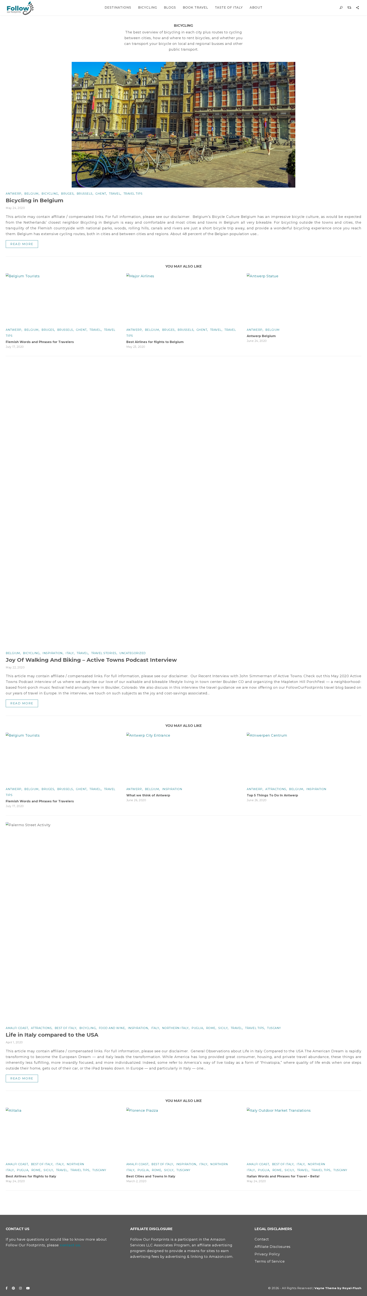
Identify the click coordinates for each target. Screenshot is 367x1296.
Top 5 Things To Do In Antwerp (272, 795)
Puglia (197, 1028)
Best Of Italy (65, 1028)
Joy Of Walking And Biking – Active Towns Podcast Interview (91, 660)
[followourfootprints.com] (20, 8)
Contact (262, 1239)
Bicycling (147, 7)
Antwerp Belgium (261, 336)
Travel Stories (103, 653)
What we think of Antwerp (148, 795)
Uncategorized (132, 653)
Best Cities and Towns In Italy (150, 1176)
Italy (70, 653)
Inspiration (52, 653)
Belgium (31, 193)
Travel (114, 193)
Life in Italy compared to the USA (52, 1034)
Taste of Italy (229, 7)
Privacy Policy (267, 1254)
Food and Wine (112, 1028)
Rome (210, 1028)
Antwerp (13, 193)
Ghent (100, 193)
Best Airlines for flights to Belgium (155, 342)
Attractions (275, 789)
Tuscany (274, 1028)
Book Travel (195, 7)
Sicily (223, 1028)
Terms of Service (270, 1261)
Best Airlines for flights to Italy (31, 1176)
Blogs (170, 7)
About (256, 7)
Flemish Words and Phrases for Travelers (40, 342)
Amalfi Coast (17, 1028)
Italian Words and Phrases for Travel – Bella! (283, 1176)
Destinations (118, 7)
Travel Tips (133, 193)
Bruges (67, 193)
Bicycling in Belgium (34, 200)
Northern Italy (175, 1028)
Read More (21, 244)
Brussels (85, 193)
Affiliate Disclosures (273, 1247)
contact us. (70, 1245)
